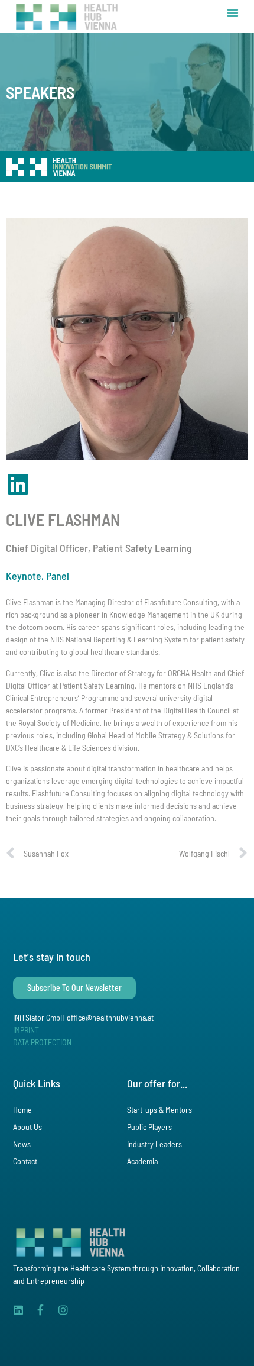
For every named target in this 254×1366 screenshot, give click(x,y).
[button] (233, 12)
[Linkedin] (18, 1309)
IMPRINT (26, 1030)
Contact (25, 1161)
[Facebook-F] (40, 1309)
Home (22, 1110)
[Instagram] (63, 1309)
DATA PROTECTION (42, 1042)
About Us (27, 1127)
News (22, 1144)
